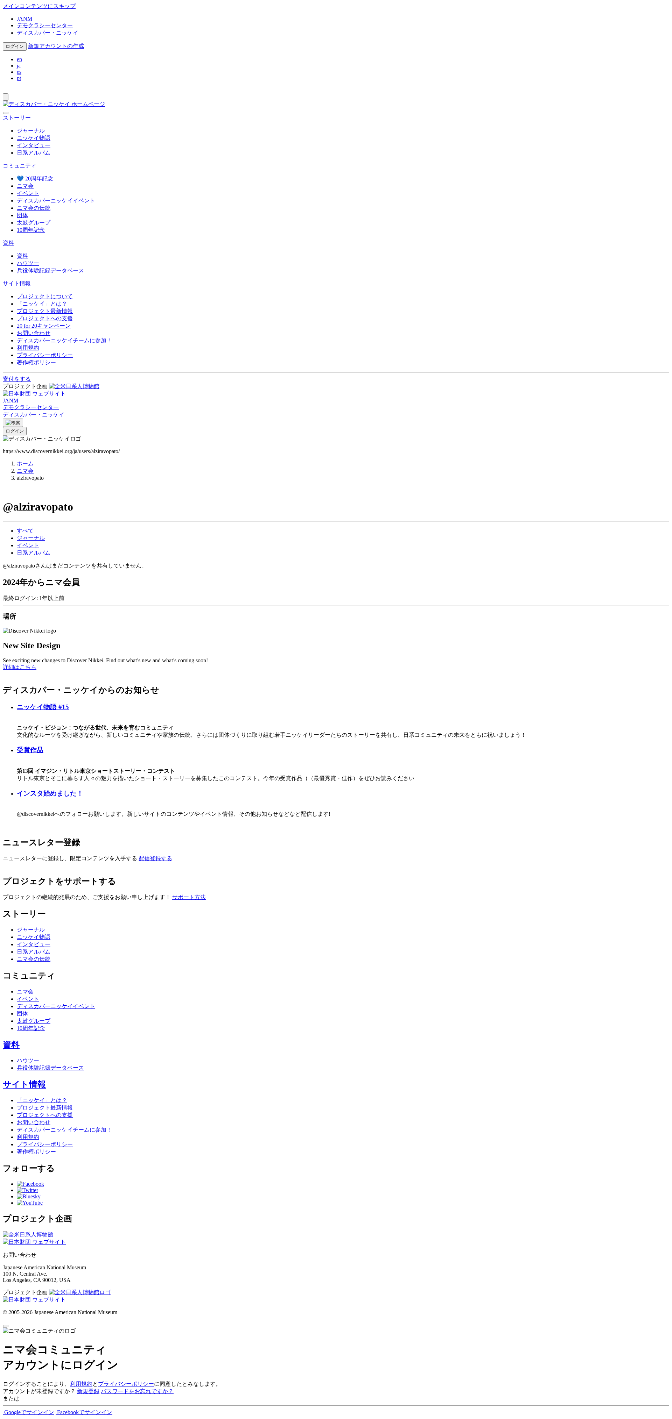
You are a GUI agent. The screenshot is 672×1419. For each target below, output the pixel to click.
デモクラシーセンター (45, 25)
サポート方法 (189, 897)
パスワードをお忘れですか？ (137, 1391)
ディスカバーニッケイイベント (56, 201)
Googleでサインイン (28, 1412)
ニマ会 (25, 186)
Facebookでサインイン (84, 1412)
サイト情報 (24, 1084)
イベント (28, 193)
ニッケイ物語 (33, 138)
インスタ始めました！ (50, 793)
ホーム (25, 463)
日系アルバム (33, 153)
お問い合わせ (33, 333)
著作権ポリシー (36, 362)
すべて (25, 531)
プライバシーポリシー (45, 355)
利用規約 (28, 348)
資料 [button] (8, 243)
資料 (22, 256)
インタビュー (33, 145)
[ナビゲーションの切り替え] (5, 97)
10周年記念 (31, 230)
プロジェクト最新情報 (45, 311)
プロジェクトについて (45, 296)
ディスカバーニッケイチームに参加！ (64, 340)
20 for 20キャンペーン (44, 326)
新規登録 (88, 1391)
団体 (22, 215)
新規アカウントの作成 (56, 46)
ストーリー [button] (17, 118)
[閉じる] (5, 113)
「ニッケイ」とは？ (42, 304)
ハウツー (28, 263)
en (19, 59)
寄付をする (17, 379)
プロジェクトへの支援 (45, 318)
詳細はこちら (19, 667)
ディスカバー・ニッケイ (47, 33)
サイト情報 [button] (17, 283)
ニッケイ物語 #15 (43, 707)
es (19, 72)
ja (19, 66)
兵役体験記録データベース (50, 270)
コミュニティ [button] (19, 166)
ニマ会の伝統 (33, 208)
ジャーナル (31, 131)
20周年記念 (35, 178)
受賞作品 (30, 750)
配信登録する (155, 858)
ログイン (15, 46)
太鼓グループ (33, 223)
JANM (24, 19)
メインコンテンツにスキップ (39, 6)
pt (19, 78)
